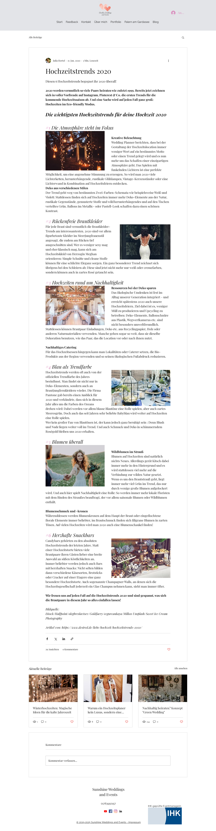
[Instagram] (115, 811)
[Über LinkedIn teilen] (63, 638)
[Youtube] (105, 811)
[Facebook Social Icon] (110, 811)
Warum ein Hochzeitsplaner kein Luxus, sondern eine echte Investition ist (107, 710)
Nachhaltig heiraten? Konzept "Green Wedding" (162, 710)
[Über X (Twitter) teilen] (55, 638)
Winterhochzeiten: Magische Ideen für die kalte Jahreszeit (52, 710)
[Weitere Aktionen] (168, 60)
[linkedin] (120, 811)
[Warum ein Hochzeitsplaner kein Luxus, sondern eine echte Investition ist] (108, 688)
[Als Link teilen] (72, 638)
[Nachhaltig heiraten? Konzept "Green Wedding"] (162, 688)
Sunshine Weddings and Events (108, 792)
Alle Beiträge (35, 37)
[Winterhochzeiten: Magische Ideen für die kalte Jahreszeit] (53, 688)
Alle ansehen (180, 668)
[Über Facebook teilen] (47, 638)
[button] (183, 37)
